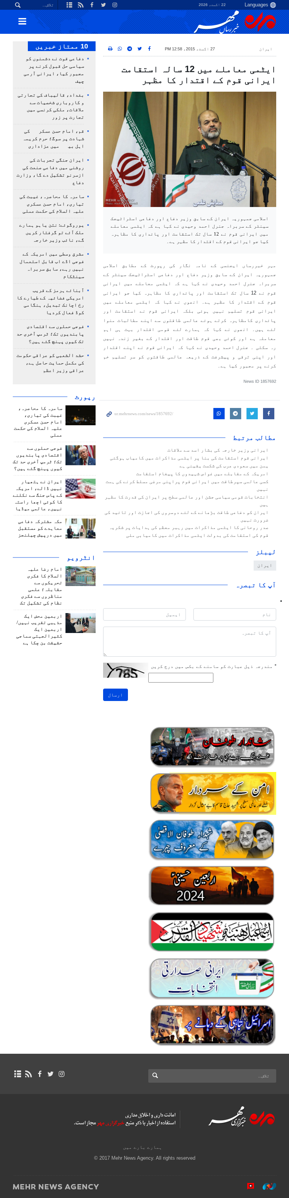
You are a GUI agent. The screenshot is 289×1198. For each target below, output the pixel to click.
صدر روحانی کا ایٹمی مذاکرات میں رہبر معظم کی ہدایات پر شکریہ (189, 527)
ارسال (115, 695)
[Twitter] (50, 1074)
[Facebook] (39, 1074)
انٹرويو (81, 557)
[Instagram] (61, 1074)
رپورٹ (85, 396)
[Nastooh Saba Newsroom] (265, 1186)
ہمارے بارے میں (142, 1147)
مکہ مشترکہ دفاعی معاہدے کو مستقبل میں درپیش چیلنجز (40, 528)
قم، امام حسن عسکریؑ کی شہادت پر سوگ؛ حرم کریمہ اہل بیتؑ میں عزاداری (53, 138)
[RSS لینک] (28, 1074)
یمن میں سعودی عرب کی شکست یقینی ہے (224, 465)
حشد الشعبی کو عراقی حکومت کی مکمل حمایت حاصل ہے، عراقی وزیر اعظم (50, 363)
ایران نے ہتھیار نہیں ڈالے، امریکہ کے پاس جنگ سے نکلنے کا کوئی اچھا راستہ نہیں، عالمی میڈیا (37, 495)
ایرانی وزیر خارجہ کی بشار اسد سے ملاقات (218, 450)
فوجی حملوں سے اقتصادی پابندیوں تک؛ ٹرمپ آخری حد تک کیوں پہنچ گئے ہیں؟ (50, 334)
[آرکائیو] (17, 1074)
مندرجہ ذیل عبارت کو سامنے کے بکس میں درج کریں (213, 666)
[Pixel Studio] (247, 1186)
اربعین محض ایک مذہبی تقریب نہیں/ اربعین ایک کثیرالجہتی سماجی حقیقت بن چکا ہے (39, 629)
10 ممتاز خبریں (61, 46)
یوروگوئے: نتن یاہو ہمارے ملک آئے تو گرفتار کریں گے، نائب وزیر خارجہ (51, 232)
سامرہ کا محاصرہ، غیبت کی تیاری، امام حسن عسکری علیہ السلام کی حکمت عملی (52, 204)
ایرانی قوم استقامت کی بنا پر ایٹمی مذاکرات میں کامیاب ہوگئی (189, 458)
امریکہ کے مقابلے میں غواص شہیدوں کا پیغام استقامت (202, 473)
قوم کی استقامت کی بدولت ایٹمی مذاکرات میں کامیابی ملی (197, 535)
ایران (265, 49)
